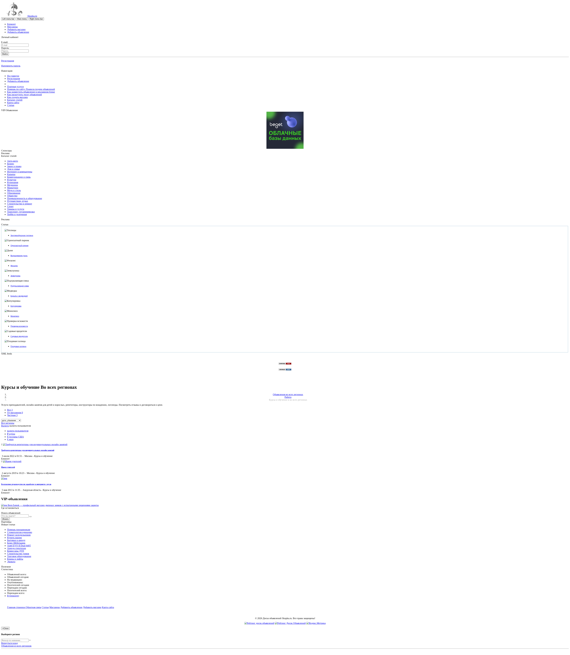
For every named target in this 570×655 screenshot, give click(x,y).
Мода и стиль (14, 190)
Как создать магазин (17, 97)
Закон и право (14, 166)
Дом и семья (13, 169)
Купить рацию (14, 537)
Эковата (11, 561)
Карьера (11, 174)
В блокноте (13, 595)
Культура (11, 179)
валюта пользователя (17, 431)
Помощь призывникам (18, 529)
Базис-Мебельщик (16, 543)
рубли (11, 434)
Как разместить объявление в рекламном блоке (31, 92)
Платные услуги (15, 86)
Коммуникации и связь (19, 177)
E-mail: (4, 42)
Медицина (12, 185)
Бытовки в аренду (16, 540)
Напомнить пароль (10, 66)
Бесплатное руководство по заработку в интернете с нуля (26, 484)
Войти (5, 54)
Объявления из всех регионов (16, 646)
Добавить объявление (18, 32)
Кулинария (12, 182)
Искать (5, 519)
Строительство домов (18, 553)
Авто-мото (12, 161)
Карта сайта (13, 102)
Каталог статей (14, 100)
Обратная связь (33, 607)
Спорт (10, 206)
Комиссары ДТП (15, 551)
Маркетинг (12, 187)
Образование (13, 193)
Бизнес (10, 163)
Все (10, 410)
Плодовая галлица (18, 346)
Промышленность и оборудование (24, 198)
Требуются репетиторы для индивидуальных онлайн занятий (27, 450)
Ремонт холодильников (19, 535)
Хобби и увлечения (17, 214)
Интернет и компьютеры (19, 171)
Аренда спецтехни (16, 548)
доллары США (15, 436)
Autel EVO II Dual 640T (19, 545)
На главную (13, 76)
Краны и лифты (15, 559)
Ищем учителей (8, 467)
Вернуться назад (9, 643)
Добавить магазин (16, 29)
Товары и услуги (15, 209)
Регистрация (7, 60)
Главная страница (16, 607)
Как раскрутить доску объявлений (24, 94)
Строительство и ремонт (19, 203)
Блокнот (11, 24)
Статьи (10, 105)
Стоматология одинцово (19, 532)
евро (10, 439)
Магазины (12, 27)
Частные (12, 415)
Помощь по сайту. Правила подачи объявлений (31, 89)
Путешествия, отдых (17, 201)
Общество (12, 195)
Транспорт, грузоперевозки (21, 211)
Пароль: (5, 48)
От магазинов (15, 412)
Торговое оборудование (19, 556)
